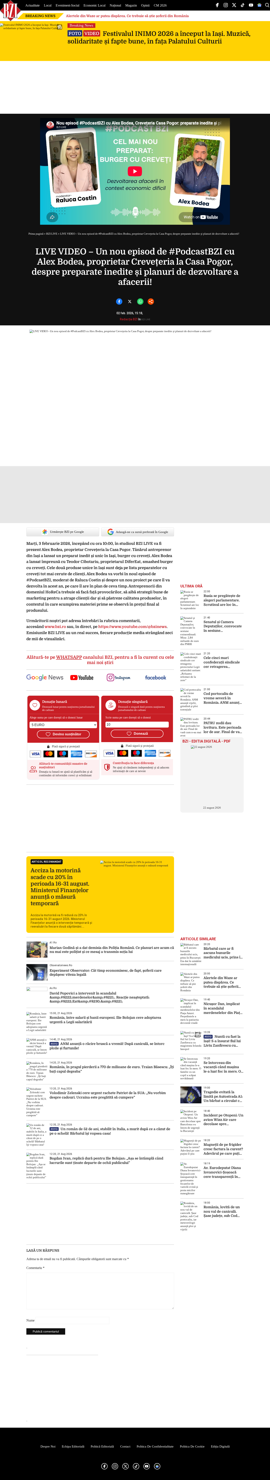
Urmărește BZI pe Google (67, 531)
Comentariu (35, 1268)
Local (47, 5)
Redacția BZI (129, 319)
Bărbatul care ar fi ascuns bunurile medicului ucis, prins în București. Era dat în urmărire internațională (223, 953)
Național (115, 5)
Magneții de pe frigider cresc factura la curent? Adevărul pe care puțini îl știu (223, 1149)
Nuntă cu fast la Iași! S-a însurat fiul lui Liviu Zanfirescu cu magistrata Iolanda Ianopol (222, 1041)
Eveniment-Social (67, 5)
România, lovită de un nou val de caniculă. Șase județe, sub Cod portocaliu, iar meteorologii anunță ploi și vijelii (222, 1211)
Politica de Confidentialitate (155, 1446)
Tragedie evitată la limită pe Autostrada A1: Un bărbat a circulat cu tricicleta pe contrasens (223, 1096)
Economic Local (94, 5)
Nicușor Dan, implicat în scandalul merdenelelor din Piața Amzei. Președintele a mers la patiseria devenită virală (223, 1008)
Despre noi (47, 1446)
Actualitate (32, 5)
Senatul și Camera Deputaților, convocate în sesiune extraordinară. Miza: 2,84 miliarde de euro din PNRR (223, 626)
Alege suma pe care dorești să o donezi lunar (56, 717)
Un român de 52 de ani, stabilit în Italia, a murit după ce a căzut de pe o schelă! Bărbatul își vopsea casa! (110, 1131)
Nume (30, 1320)
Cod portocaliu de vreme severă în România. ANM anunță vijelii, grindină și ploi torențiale (222, 698)
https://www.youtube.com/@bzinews (132, 627)
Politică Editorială (102, 1446)
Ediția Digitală (220, 1446)
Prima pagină (35, 233)
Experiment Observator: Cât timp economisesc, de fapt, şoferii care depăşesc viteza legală (106, 973)
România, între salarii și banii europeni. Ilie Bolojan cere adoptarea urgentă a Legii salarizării (105, 1020)
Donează (141, 733)
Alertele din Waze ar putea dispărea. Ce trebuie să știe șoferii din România (127, 16)
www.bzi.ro (55, 627)
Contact (125, 1446)
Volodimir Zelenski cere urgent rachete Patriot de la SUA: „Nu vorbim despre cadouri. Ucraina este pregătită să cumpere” (108, 1095)
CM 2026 (160, 5)
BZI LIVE (51, 233)
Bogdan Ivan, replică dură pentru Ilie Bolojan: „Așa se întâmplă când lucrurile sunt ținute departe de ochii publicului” (106, 1161)
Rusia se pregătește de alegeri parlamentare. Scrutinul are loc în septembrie (222, 600)
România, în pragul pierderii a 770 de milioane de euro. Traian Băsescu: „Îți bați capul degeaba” (112, 1069)
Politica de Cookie (192, 1446)
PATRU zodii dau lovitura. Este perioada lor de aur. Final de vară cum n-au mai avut (223, 727)
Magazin (131, 5)
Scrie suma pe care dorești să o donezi (128, 717)
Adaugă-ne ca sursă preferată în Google (142, 532)
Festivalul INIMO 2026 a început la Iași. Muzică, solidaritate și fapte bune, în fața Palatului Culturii (159, 37)
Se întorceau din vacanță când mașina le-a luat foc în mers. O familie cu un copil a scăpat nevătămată (222, 1067)
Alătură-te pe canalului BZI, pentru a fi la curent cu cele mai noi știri (100, 660)
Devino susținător (67, 734)
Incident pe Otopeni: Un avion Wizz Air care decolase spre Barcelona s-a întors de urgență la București (223, 1119)
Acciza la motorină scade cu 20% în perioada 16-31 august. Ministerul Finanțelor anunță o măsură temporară (60, 886)
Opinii (145, 5)
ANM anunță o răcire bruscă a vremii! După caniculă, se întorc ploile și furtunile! (107, 1046)
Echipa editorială (73, 1446)
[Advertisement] (100, 818)
